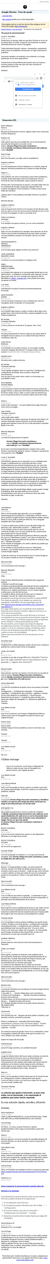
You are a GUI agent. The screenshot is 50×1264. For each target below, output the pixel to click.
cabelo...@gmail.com (18, 278)
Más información (21, 26)
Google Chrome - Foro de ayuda (11, 29)
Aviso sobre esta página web (32, 1259)
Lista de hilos (7, 16)
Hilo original (6, 19)
